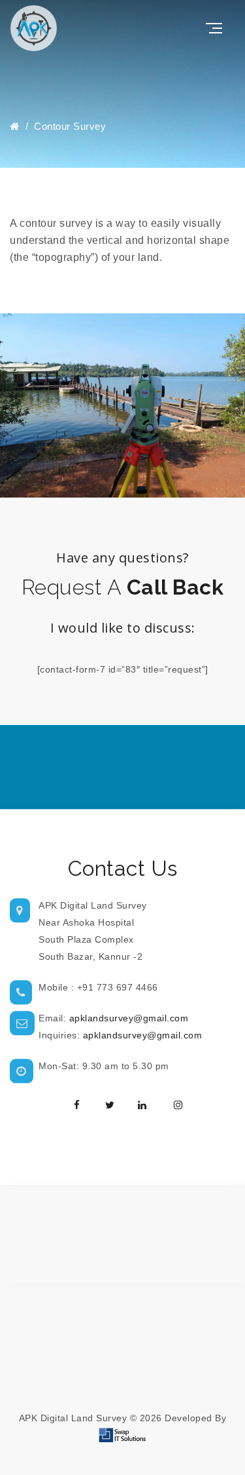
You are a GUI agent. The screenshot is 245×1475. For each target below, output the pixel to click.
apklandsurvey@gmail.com (129, 1018)
